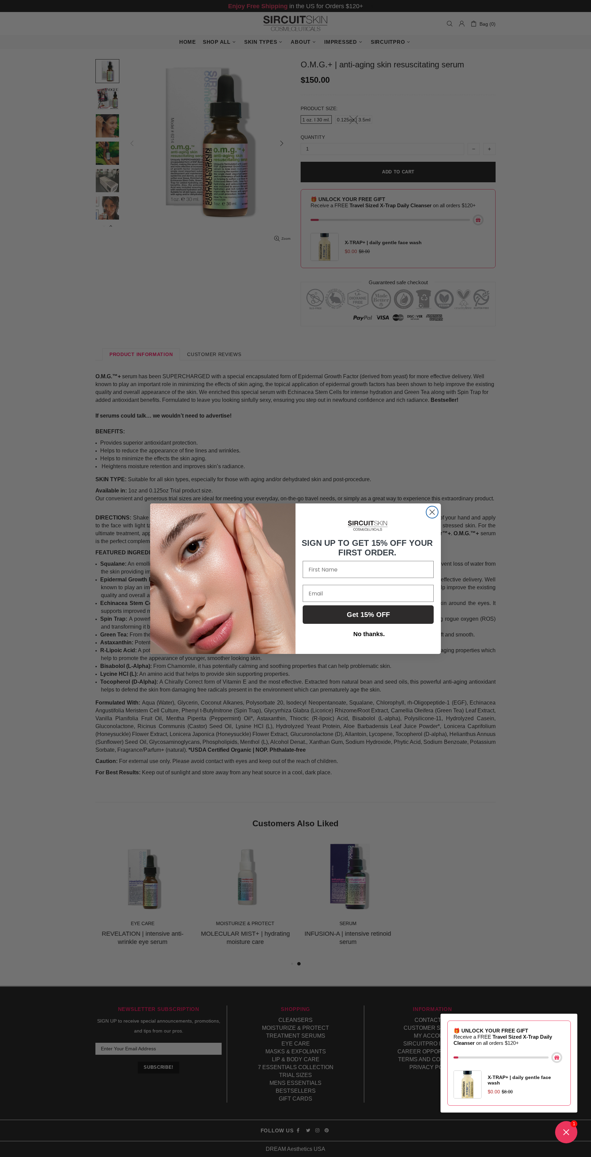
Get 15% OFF (368, 614)
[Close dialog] (432, 512)
